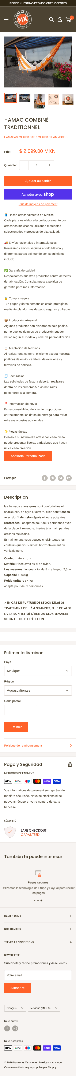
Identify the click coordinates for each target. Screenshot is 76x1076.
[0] (68, 19)
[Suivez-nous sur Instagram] (15, 1028)
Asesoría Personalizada (28, 456)
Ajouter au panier (38, 181)
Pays (7, 662)
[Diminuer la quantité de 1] (23, 165)
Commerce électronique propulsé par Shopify (30, 1067)
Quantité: (10, 165)
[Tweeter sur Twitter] (61, 478)
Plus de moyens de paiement (38, 204)
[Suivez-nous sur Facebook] (7, 1028)
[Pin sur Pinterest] (53, 478)
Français (11, 1008)
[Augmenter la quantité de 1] (49, 165)
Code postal (12, 701)
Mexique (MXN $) (40, 1008)
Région (9, 681)
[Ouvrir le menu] (6, 19)
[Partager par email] (69, 478)
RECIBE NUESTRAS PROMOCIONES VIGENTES (38, 3)
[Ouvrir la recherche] (51, 19)
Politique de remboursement (23, 745)
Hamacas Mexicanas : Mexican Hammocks (36, 137)
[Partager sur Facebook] (45, 478)
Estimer (16, 727)
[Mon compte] (60, 19)
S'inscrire (17, 988)
